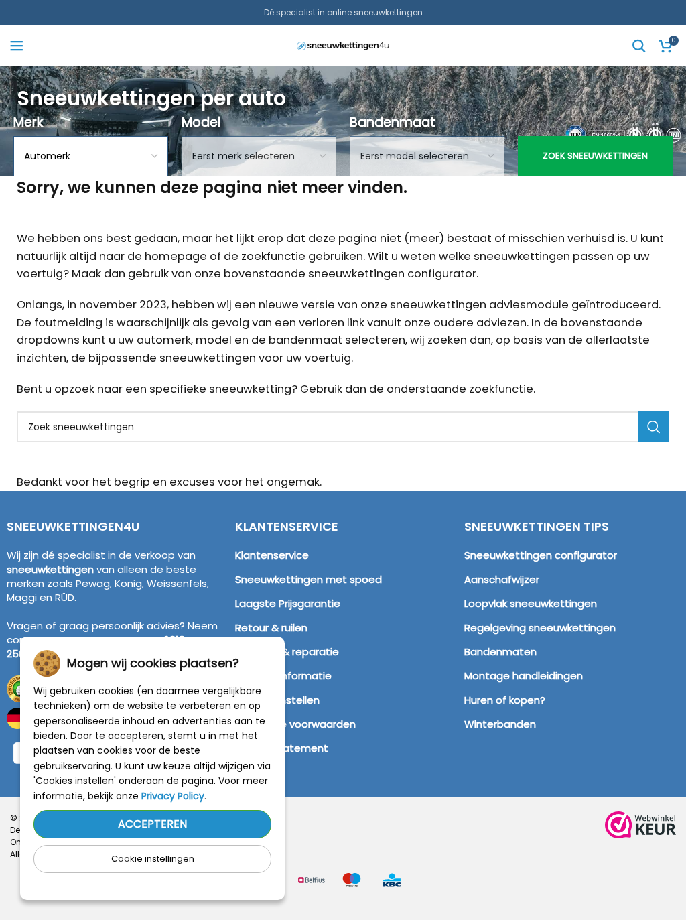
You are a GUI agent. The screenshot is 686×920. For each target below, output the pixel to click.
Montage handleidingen (523, 676)
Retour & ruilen (271, 627)
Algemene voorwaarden (295, 724)
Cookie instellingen (152, 858)
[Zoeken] (639, 45)
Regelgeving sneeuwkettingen (540, 627)
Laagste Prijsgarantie (287, 603)
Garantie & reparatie (287, 652)
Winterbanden (500, 724)
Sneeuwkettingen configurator (540, 555)
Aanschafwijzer (501, 579)
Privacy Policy (172, 796)
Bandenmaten (500, 652)
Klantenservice (272, 555)
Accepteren (152, 824)
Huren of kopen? (504, 700)
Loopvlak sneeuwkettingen (530, 603)
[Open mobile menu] (16, 45)
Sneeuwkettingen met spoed (308, 579)
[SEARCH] (653, 426)
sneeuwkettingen (50, 569)
